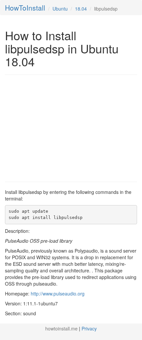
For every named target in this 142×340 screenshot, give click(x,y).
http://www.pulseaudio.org (58, 293)
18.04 (81, 8)
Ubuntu (60, 8)
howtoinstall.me (61, 328)
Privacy (89, 328)
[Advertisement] (60, 127)
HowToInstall (25, 8)
